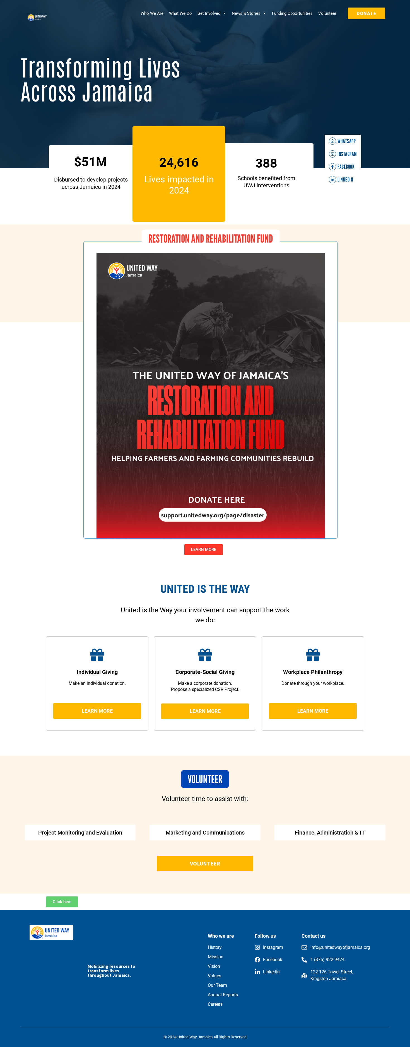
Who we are (221, 936)
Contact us (313, 936)
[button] (211, 238)
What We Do (180, 13)
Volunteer (327, 13)
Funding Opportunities (292, 13)
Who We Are (152, 13)
